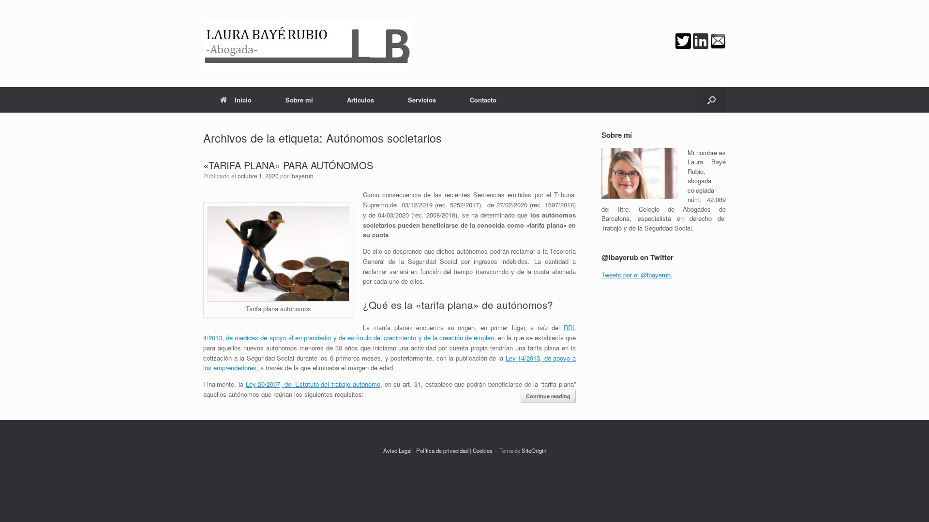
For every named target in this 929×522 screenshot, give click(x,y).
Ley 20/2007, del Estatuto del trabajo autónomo (313, 384)
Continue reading (548, 396)
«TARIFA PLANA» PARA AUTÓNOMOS (288, 165)
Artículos (360, 99)
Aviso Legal (397, 450)
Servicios (422, 99)
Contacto (483, 99)
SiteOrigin (534, 450)
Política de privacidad (442, 450)
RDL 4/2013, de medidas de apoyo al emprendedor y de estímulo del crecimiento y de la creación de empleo (389, 332)
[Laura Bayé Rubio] (307, 43)
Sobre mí (299, 99)
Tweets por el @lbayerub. (637, 274)
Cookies (483, 450)
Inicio (243, 99)
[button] (711, 100)
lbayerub (302, 176)
